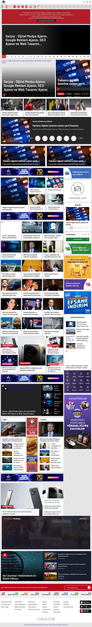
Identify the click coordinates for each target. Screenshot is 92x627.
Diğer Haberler (69, 94)
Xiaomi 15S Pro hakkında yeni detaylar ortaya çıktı (52, 501)
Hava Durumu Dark (6, 602)
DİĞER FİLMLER (83, 518)
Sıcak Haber (57, 612)
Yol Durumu (74, 594)
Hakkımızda (27, 624)
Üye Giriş (65, 602)
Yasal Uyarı (65, 624)
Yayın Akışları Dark (20, 604)
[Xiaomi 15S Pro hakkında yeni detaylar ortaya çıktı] (52, 490)
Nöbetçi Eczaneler (20, 607)
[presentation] (68, 228)
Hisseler (56, 594)
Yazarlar (55, 607)
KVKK (50, 624)
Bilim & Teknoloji (77, 94)
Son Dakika (18, 609)
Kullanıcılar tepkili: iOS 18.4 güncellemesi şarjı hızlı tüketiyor (52, 513)
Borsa (3, 594)
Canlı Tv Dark (18, 602)
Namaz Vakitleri (13, 594)
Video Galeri (56, 604)
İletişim (32, 624)
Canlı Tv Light (5, 607)
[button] (4, 56)
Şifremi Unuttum (68, 607)
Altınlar (44, 602)
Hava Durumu (35, 594)
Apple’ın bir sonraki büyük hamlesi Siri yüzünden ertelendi (52, 507)
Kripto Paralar (86, 594)
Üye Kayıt (66, 604)
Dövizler (44, 604)
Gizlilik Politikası (39, 624)
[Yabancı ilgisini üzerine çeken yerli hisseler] (14, 191)
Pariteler (65, 594)
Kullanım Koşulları (57, 624)
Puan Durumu (46, 594)
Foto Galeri (56, 602)
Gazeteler (24, 594)
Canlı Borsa (31, 602)
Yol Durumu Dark (6, 604)
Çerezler (46, 624)
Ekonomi (61, 94)
